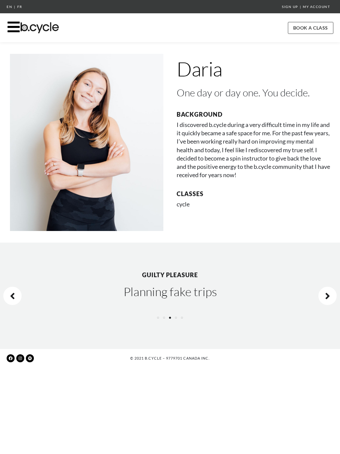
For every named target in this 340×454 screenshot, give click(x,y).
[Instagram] (20, 358)
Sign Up (290, 7)
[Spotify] (30, 358)
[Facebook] (11, 358)
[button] (158, 318)
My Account (316, 7)
